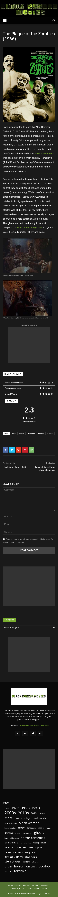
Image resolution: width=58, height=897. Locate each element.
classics (41, 828)
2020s (34, 813)
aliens (17, 818)
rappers (39, 847)
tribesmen (36, 862)
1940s (7, 808)
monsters (10, 847)
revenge (10, 852)
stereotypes (13, 861)
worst (8, 871)
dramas (18, 833)
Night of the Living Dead (29, 227)
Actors (44, 888)
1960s (13, 433)
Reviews (26, 885)
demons (9, 833)
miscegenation (39, 842)
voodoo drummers (44, 153)
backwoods (40, 818)
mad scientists (25, 843)
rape (31, 848)
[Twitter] (33, 733)
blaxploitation (10, 828)
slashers (31, 857)
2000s (10, 812)
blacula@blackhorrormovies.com (34, 725)
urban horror (14, 866)
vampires (31, 866)
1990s (36, 808)
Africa (9, 817)
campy (21, 827)
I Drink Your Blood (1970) (14, 467)
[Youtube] (40, 733)
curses (48, 828)
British (21, 433)
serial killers (14, 857)
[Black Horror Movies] (29, 8)
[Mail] (25, 733)
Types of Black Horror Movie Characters (45, 468)
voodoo (41, 433)
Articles (35, 885)
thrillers (26, 861)
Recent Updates (14, 885)
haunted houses (12, 838)
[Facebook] (17, 733)
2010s (23, 812)
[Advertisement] (29, 345)
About (36, 888)
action (42, 813)
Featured (44, 885)
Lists (30, 888)
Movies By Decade (18, 888)
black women (29, 822)
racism (22, 847)
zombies (50, 433)
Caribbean (31, 433)
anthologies (26, 818)
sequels (30, 852)
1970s (15, 808)
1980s (26, 808)
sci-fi (20, 852)
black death (11, 823)
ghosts (39, 832)
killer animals (11, 842)
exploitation (27, 833)
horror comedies (33, 837)
